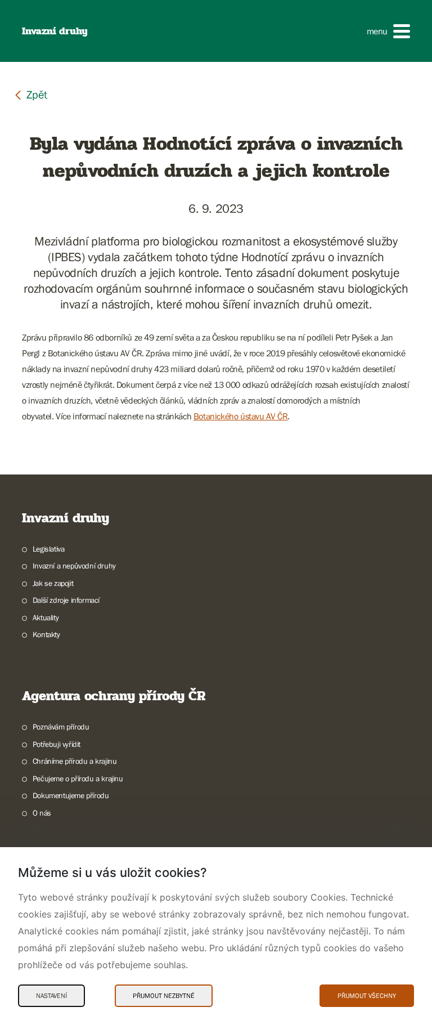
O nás (42, 812)
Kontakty (46, 634)
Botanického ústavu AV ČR (240, 416)
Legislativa (48, 548)
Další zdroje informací (66, 600)
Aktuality (45, 617)
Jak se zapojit (53, 583)
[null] (30, 94)
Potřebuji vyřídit (56, 744)
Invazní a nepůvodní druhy (74, 565)
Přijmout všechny (367, 996)
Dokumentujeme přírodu (71, 795)
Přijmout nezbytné (164, 996)
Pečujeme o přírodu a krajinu (78, 778)
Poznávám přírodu (61, 726)
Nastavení (51, 996)
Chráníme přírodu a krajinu (74, 761)
